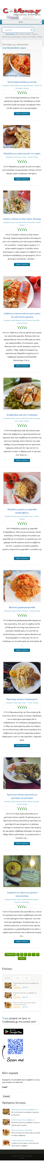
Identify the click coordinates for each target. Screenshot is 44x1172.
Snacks (35, 34)
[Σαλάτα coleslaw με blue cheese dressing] (16, 202)
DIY (17, 34)
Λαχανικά (17, 85)
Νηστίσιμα (30, 85)
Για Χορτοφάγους (24, 902)
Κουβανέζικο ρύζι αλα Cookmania (22, 415)
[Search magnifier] (31, 30)
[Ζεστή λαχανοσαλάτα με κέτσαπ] (16, 65)
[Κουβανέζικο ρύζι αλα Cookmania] (22, 393)
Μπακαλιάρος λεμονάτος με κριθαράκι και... (24, 1109)
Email (5, 1087)
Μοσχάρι (37, 418)
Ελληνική (26, 88)
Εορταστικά (18, 222)
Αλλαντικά (6, 37)
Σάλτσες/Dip (31, 222)
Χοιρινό (24, 157)
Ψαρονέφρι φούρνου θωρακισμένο (22, 699)
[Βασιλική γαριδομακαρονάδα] (22, 586)
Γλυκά (39, 37)
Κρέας (19, 157)
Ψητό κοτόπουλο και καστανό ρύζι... (22, 1130)
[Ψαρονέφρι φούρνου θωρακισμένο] (22, 678)
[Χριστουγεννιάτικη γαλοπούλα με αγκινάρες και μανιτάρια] (22, 773)
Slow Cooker (25, 34)
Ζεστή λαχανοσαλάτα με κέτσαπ (22, 82)
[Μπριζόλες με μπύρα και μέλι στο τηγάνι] (16, 136)
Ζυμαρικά (18, 320)
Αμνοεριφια (16, 37)
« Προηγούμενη (10, 954)
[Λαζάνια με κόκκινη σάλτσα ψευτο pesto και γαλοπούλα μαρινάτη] (22, 292)
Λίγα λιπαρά (23, 85)
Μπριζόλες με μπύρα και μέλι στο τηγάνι (22, 153)
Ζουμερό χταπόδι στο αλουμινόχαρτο (22, 1140)
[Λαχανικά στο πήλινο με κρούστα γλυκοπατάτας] (22, 871)
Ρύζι (16, 421)
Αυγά (24, 37)
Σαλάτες (24, 222)
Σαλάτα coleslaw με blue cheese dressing (22, 219)
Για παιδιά (32, 37)
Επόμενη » (22, 958)
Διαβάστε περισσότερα (22, 113)
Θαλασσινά (25, 611)
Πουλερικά (29, 320)
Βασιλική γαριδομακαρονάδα (22, 607)
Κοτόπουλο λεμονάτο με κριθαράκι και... (23, 1120)
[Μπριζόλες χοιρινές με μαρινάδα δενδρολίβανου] (22, 488)
